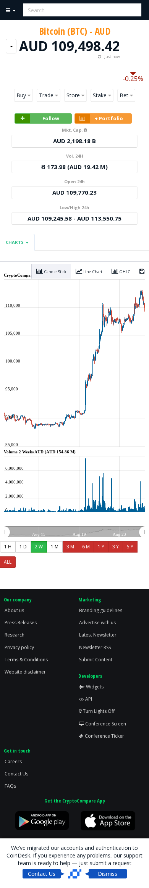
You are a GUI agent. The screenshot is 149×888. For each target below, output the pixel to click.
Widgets (94, 686)
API (88, 699)
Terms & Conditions (26, 659)
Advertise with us (97, 622)
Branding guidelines (100, 610)
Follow (50, 118)
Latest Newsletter (98, 635)
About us (14, 610)
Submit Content (95, 659)
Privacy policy (19, 647)
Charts (15, 242)
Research (14, 635)
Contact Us (16, 773)
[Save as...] (142, 271)
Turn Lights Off (98, 711)
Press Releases (21, 622)
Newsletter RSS (95, 647)
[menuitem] (74, 532)
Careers (13, 761)
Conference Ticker (104, 736)
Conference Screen (105, 723)
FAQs (10, 786)
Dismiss (107, 873)
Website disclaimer (25, 672)
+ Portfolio (109, 118)
